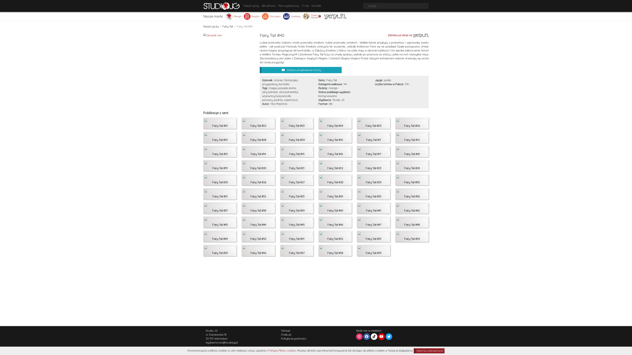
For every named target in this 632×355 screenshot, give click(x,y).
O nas (305, 5)
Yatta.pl (285, 330)
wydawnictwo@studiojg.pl (222, 342)
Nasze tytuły (251, 5)
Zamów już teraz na (400, 35)
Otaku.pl (286, 334)
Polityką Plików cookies (282, 350)
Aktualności (269, 5)
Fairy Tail (228, 26)
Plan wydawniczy (288, 5)
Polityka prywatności (293, 338)
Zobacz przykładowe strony (303, 70)
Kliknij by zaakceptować (430, 350)
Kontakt (316, 5)
